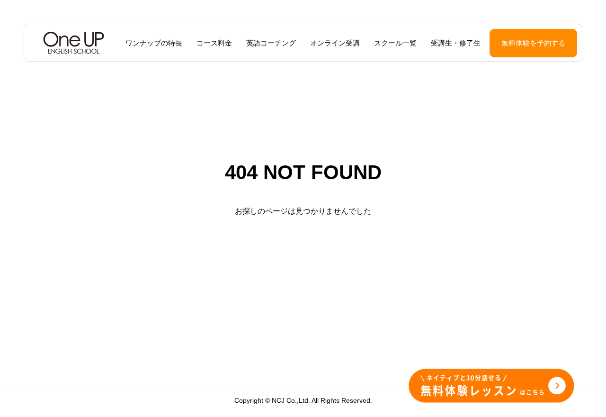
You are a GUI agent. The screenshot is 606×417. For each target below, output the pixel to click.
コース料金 (214, 43)
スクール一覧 (395, 43)
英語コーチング (271, 43)
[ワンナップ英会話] (73, 42)
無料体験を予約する (533, 43)
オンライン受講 (335, 43)
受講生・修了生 (456, 43)
